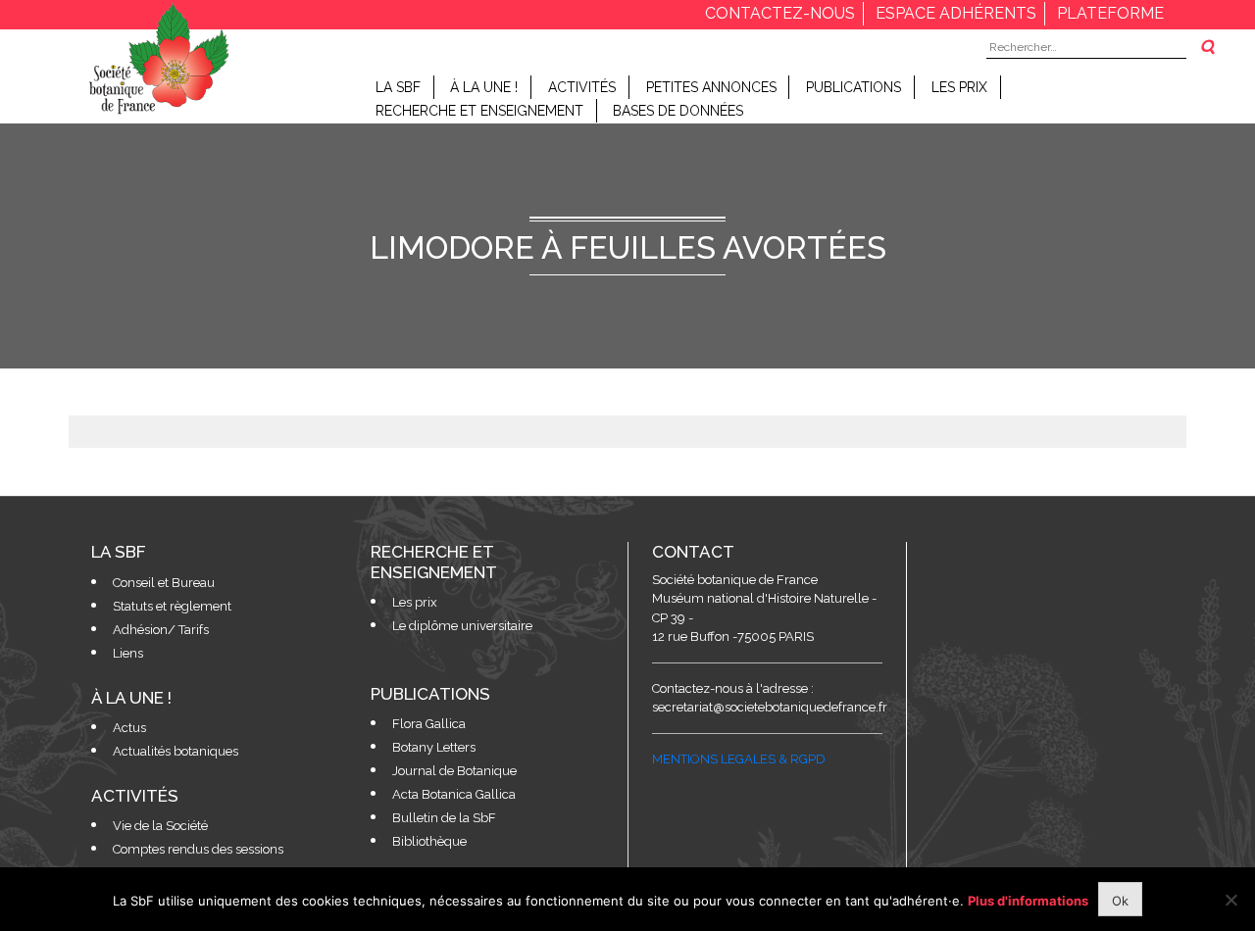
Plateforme (1110, 13)
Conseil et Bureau (164, 582)
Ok (1120, 900)
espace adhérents (956, 13)
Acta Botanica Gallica (454, 794)
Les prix (959, 87)
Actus (129, 727)
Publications (853, 87)
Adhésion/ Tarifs (161, 629)
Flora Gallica (429, 723)
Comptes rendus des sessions (198, 849)
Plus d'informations (1028, 900)
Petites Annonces (711, 87)
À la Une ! (484, 87)
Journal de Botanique (454, 770)
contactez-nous (780, 13)
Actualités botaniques (175, 751)
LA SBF (398, 87)
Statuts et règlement (172, 606)
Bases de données (678, 111)
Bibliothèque (429, 841)
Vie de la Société (160, 825)
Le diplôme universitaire (462, 625)
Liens (128, 653)
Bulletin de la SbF (444, 817)
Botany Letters (434, 747)
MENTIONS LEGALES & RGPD (739, 759)
